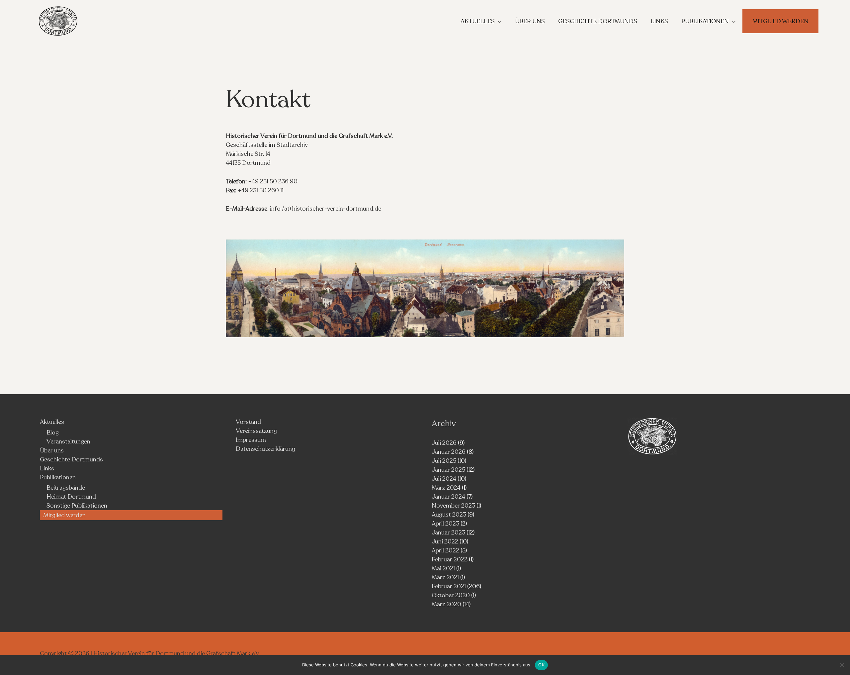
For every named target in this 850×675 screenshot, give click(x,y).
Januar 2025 (448, 470)
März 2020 (446, 604)
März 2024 (446, 488)
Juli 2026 (444, 443)
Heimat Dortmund (71, 497)
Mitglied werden (64, 515)
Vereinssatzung (256, 431)
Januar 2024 (448, 497)
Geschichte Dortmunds (71, 459)
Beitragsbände (65, 488)
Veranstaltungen (68, 441)
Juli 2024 (444, 479)
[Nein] (841, 665)
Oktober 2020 (451, 595)
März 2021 (445, 577)
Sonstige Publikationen (76, 506)
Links (47, 468)
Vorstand (248, 422)
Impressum (251, 440)
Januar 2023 (448, 532)
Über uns (52, 450)
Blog (52, 432)
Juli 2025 (444, 461)
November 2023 (453, 506)
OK (541, 664)
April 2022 (445, 550)
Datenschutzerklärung (265, 449)
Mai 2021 (443, 568)
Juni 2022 (445, 541)
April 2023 (445, 524)
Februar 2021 (449, 586)
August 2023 (449, 515)
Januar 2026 (449, 452)
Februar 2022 (450, 559)
